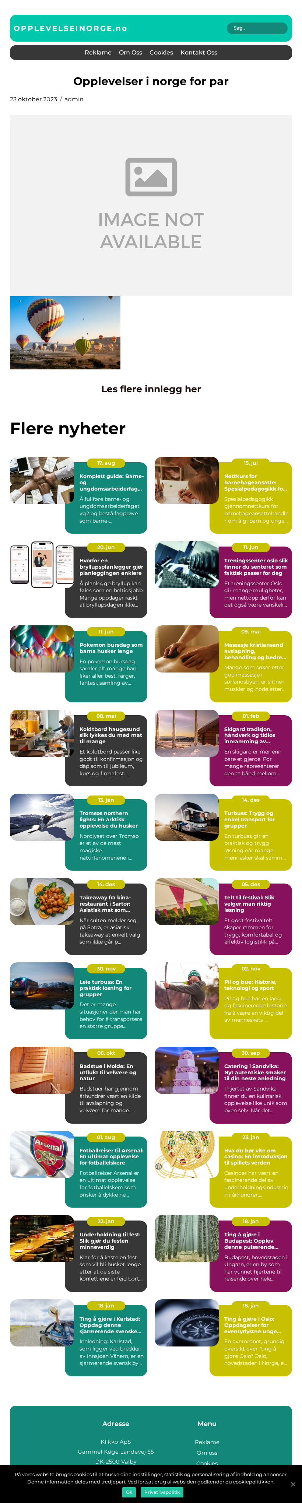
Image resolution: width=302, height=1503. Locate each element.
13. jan (106, 800)
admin (74, 99)
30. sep (251, 1053)
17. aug (106, 463)
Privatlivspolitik (162, 1492)
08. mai (106, 716)
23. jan (250, 1137)
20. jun (106, 547)
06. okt (106, 1053)
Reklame (98, 52)
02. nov (251, 968)
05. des (251, 884)
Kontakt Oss (198, 52)
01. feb (251, 716)
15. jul (251, 463)
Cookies (161, 52)
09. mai (251, 631)
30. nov (106, 968)
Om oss (130, 52)
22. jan (106, 1221)
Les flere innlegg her (151, 388)
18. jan (251, 1221)
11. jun (251, 547)
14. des (251, 800)
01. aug (106, 1137)
